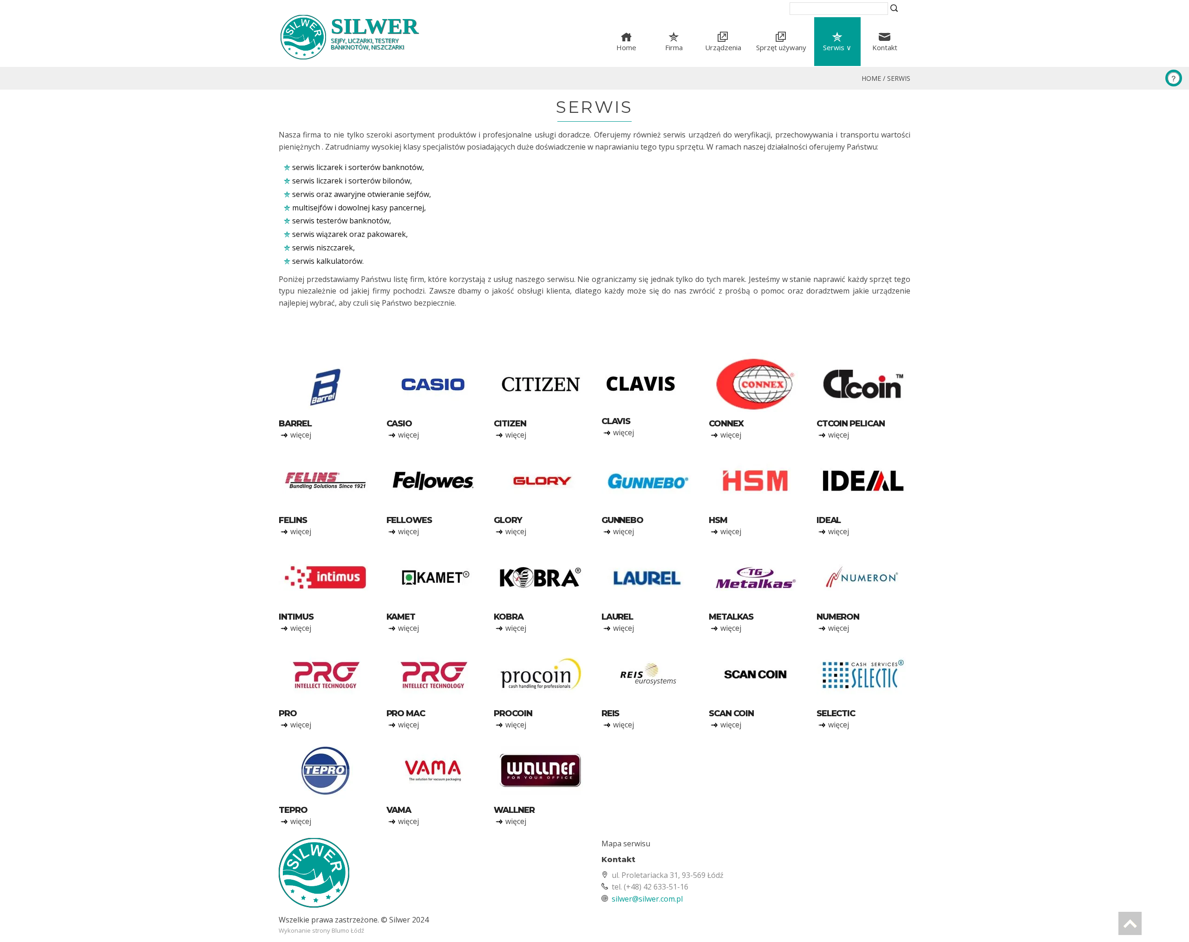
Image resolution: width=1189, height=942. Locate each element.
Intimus (296, 617)
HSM (718, 520)
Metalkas (731, 617)
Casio (399, 424)
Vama (399, 810)
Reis (610, 713)
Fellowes (409, 520)
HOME (871, 78)
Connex (726, 424)
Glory (508, 520)
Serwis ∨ (837, 47)
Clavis (616, 421)
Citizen (510, 424)
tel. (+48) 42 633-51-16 (650, 887)
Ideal (829, 520)
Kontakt (884, 47)
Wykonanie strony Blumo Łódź (321, 930)
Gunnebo (622, 520)
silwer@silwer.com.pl (647, 899)
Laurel (617, 617)
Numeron (838, 617)
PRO (288, 713)
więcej (300, 435)
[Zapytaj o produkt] (1173, 78)
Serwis (898, 78)
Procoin (513, 713)
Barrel (295, 424)
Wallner (514, 810)
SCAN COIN (731, 713)
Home (626, 47)
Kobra (508, 617)
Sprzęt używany (781, 47)
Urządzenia (723, 47)
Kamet (401, 617)
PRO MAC (405, 713)
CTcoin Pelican (851, 424)
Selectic (836, 713)
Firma (674, 47)
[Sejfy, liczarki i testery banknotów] (433, 876)
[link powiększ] (325, 385)
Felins (293, 520)
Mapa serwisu (625, 843)
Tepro (293, 810)
